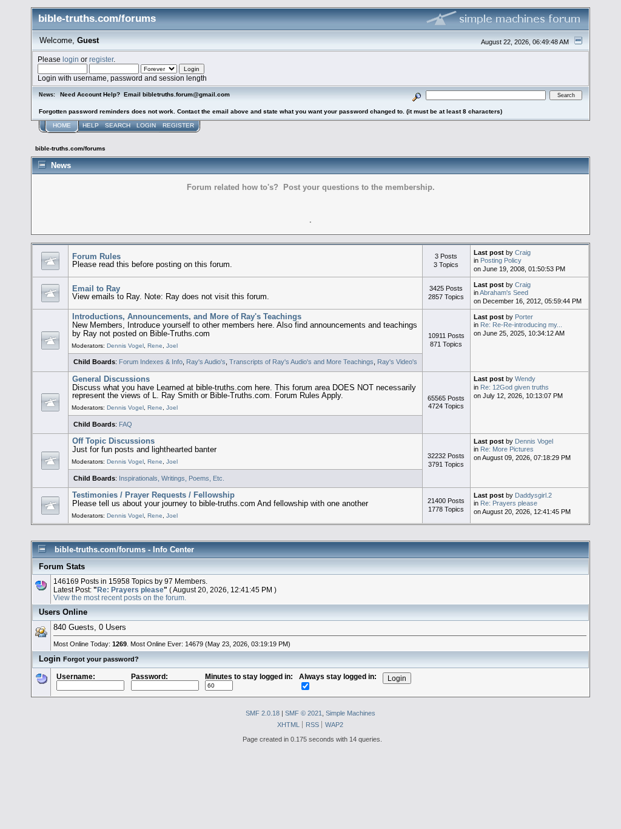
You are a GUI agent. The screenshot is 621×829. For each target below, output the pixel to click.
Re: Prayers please (508, 503)
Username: (75, 676)
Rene (155, 345)
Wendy (525, 378)
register (101, 59)
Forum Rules (96, 256)
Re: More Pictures (507, 449)
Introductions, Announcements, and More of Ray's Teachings (186, 316)
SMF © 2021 (303, 713)
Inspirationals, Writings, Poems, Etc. (171, 478)
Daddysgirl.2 (533, 495)
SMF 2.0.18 (263, 713)
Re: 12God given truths (514, 387)
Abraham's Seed (504, 292)
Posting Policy (501, 260)
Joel (172, 345)
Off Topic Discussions (113, 440)
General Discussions (111, 379)
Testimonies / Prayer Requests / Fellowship (153, 494)
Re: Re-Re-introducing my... (521, 324)
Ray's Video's (397, 361)
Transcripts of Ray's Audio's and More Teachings (301, 361)
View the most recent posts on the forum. (119, 597)
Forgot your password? (101, 659)
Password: (149, 676)
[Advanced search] (417, 95)
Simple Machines (350, 713)
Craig (523, 252)
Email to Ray (96, 288)
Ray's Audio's (206, 361)
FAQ (125, 424)
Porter (524, 316)
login (70, 59)
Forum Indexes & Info (151, 361)
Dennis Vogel (125, 345)
